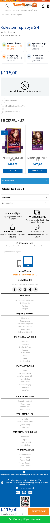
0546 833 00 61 (37, 231)
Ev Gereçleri (25, 361)
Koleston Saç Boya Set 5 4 (37, 159)
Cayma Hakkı (25, 329)
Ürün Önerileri (7, 203)
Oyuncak (25, 341)
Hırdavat (25, 350)
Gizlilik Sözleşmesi (25, 324)
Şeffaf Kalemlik (25, 373)
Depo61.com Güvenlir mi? (25, 300)
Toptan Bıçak (25, 460)
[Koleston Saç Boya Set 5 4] (37, 140)
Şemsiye (25, 387)
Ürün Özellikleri (8, 181)
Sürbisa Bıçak (25, 407)
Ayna (25, 439)
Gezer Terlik (25, 404)
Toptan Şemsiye (25, 463)
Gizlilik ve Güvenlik (25, 332)
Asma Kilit (25, 437)
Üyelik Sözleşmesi (25, 326)
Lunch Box (25, 390)
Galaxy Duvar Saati (25, 401)
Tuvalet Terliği (25, 427)
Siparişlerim (25, 321)
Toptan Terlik (25, 457)
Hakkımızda (25, 303)
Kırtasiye (25, 344)
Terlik (25, 358)
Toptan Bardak (25, 454)
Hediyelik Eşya (25, 347)
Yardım (25, 306)
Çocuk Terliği (25, 424)
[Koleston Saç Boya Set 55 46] (12, 140)
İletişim (25, 309)
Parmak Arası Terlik (25, 422)
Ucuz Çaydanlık (25, 442)
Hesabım (25, 318)
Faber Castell (25, 409)
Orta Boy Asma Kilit (25, 376)
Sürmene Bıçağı (25, 385)
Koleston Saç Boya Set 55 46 (13, 159)
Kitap (25, 356)
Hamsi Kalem (25, 379)
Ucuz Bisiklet (25, 353)
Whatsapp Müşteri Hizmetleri (26, 519)
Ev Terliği (25, 419)
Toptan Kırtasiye (25, 466)
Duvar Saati (25, 382)
